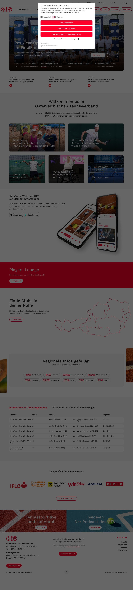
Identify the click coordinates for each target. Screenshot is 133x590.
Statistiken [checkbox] (59, 17)
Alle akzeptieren (66, 23)
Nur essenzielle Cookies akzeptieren (66, 34)
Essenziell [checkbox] (47, 17)
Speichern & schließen (66, 28)
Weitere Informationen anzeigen (66, 39)
